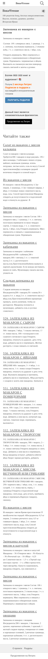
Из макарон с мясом (17, 180)
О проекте (17, 648)
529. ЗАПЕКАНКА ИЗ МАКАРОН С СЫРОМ (19, 320)
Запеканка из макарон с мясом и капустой (20, 543)
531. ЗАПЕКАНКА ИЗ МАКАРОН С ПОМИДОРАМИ (18, 392)
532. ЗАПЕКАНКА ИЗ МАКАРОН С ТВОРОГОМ (21, 432)
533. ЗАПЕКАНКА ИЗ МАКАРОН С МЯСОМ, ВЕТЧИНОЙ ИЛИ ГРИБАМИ (24, 469)
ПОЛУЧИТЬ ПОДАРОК (19, 100)
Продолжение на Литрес (18, 121)
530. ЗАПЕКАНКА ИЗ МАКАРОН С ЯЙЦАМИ (20, 355)
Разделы (28, 648)
